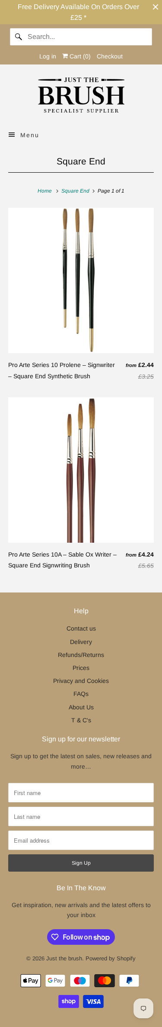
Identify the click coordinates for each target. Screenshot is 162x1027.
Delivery (81, 641)
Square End (81, 161)
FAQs (81, 693)
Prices (81, 667)
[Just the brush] (80, 96)
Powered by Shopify (111, 958)
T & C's (81, 720)
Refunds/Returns (81, 654)
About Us (81, 707)
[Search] (18, 36)
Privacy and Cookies (81, 680)
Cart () (79, 56)
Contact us (81, 628)
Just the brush (64, 958)
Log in (47, 56)
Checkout (110, 56)
